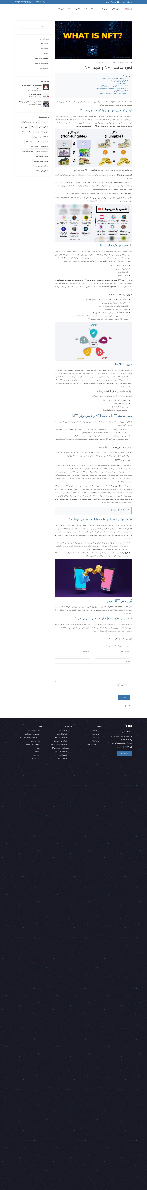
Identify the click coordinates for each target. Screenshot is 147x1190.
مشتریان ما (77, 9)
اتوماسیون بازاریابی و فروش (29, 122)
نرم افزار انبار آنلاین (27, 151)
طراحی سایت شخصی (42, 151)
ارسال (124, 697)
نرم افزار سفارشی (116, 9)
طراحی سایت (104, 9)
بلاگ (69, 9)
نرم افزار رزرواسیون (64, 755)
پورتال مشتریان (126, 2)
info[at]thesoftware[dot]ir (21, 2)
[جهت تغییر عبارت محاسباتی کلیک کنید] (123, 684)
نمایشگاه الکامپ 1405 (35, 94)
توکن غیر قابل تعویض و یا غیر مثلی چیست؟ (114, 78)
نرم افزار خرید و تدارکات (41, 171)
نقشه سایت (36, 755)
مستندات (37, 751)
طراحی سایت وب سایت (41, 63)
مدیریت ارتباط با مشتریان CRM (61, 748)
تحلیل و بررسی (44, 48)
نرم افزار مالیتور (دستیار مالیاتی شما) (30, 737)
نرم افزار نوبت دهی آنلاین (62, 751)
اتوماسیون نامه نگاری (42, 141)
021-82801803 (38, 2)
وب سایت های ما (35, 741)
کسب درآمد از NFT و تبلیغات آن (119, 510)
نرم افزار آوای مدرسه (64, 758)
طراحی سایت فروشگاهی (41, 132)
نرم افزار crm (29, 141)
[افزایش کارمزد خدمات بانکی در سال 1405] (46, 104)
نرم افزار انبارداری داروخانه (41, 161)
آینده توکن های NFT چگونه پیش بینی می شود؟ (112, 93)
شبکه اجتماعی (44, 137)
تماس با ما (124, 753)
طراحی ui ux (44, 146)
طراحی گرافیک (44, 68)
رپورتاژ (35, 137)
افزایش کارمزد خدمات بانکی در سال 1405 (30, 102)
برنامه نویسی (44, 43)
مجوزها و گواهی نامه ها (33, 744)
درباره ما (61, 9)
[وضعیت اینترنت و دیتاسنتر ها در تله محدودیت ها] (46, 87)
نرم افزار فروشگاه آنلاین (41, 156)
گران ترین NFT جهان (120, 91)
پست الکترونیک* (85, 651)
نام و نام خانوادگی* (124, 651)
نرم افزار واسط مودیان (111, 2)
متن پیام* (127, 661)
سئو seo (32, 127)
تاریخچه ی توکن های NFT (118, 81)
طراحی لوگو (34, 146)
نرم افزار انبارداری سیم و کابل (40, 166)
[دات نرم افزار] (129, 726)
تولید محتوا (24, 127)
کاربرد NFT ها (122, 83)
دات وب (106, 63)
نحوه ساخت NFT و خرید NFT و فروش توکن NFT (112, 86)
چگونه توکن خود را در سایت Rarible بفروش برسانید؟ (111, 88)
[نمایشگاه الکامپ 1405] (46, 96)
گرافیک (29, 132)
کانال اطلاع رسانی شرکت (122, 747)
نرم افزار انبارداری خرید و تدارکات (60, 744)
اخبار (23, 132)
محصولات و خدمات (91, 9)
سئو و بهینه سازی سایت (41, 58)
